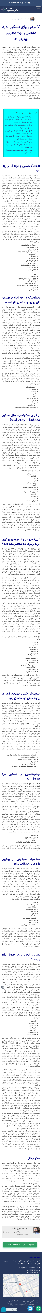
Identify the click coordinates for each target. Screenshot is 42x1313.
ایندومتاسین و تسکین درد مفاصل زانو (19, 142)
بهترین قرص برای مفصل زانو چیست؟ (19, 150)
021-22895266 (32, 1270)
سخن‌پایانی (28, 153)
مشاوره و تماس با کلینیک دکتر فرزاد (20, 1244)
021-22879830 (32, 1273)
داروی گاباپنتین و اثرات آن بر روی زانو (19, 116)
